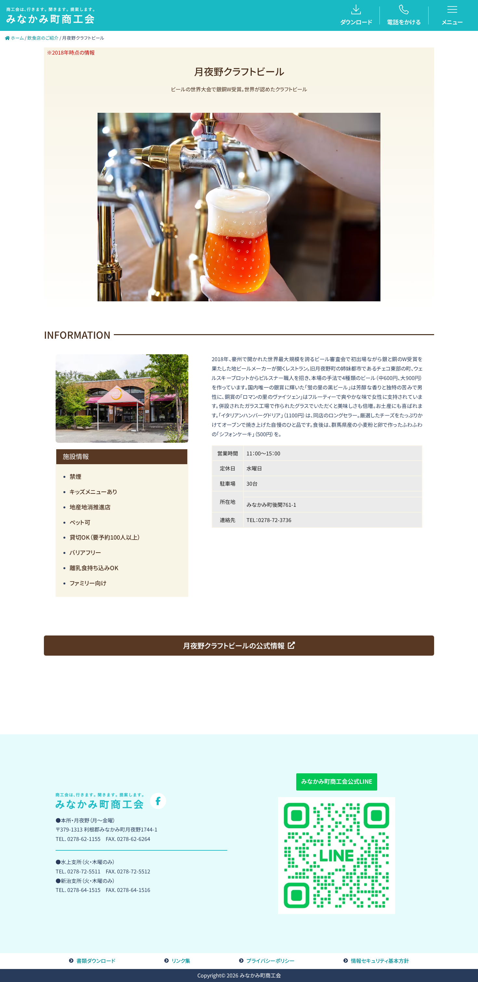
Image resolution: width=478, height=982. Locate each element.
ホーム (17, 37)
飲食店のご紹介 (43, 37)
